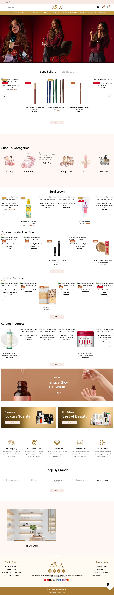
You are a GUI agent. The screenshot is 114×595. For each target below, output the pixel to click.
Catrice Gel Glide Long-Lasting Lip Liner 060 (57, 108)
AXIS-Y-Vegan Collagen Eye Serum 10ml (28, 336)
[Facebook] (54, 571)
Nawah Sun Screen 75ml (85, 221)
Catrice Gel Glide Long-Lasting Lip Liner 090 (80, 84)
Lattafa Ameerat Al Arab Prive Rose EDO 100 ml (9, 291)
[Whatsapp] (63, 571)
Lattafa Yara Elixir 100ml (85, 290)
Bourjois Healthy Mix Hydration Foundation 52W (11, 245)
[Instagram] (50, 571)
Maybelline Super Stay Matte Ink (103, 108)
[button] (2, 39)
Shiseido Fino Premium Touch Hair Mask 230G (85, 354)
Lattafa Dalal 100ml (47, 308)
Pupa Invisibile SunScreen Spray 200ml (66, 204)
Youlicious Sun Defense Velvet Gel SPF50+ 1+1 (47, 204)
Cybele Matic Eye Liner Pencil (34, 107)
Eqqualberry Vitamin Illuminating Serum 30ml (47, 336)
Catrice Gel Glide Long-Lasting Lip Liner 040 (11, 108)
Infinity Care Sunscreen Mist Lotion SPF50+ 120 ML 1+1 (104, 205)
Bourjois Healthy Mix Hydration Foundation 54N (102, 262)
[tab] (47, 71)
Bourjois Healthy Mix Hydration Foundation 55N (79, 245)
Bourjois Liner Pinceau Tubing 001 (57, 262)
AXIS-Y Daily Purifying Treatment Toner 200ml (9, 354)
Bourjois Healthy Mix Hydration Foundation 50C (34, 245)
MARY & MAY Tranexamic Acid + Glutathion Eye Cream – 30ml (104, 337)
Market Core (61, 592)
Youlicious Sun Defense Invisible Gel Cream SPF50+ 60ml (9, 205)
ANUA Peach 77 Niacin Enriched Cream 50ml (66, 336)
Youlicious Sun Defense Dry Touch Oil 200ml (28, 222)
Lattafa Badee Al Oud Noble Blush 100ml (66, 291)
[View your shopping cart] (108, 7)
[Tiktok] (58, 571)
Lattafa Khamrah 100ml (28, 290)
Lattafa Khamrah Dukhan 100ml (104, 291)
